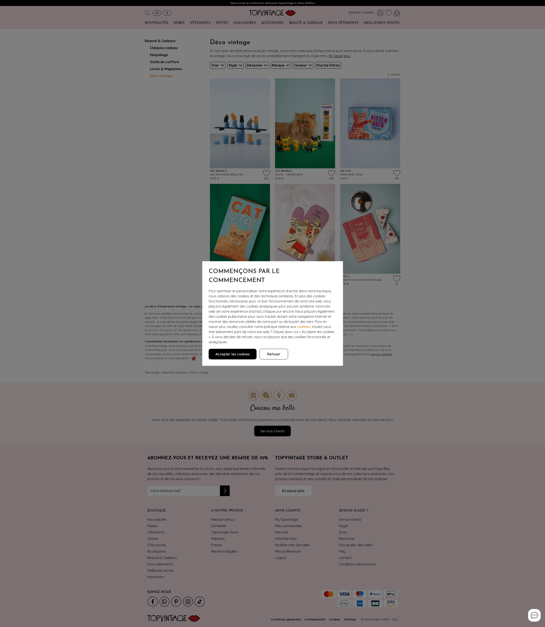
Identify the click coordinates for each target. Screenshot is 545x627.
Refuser (273, 354)
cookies (303, 327)
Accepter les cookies (232, 354)
